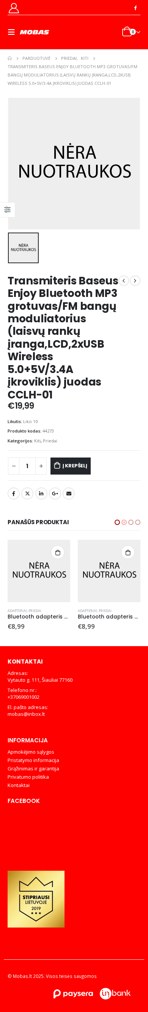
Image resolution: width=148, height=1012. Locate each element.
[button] (117, 522)
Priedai (50, 441)
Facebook (14, 493)
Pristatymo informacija (33, 760)
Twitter (27, 493)
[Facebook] (135, 7)
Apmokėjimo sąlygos (31, 751)
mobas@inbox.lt (26, 714)
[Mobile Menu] (14, 32)
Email (69, 493)
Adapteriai (17, 610)
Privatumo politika (28, 776)
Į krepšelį (75, 465)
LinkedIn (41, 493)
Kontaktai (19, 785)
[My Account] (14, 8)
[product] (39, 571)
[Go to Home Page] (10, 58)
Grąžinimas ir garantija (33, 768)
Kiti (37, 441)
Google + (55, 493)
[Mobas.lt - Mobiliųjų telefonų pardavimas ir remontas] (35, 32)
